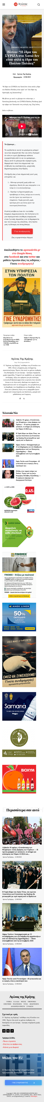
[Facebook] (20, 398)
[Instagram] (4, 1031)
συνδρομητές (25, 263)
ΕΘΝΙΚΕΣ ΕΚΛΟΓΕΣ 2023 (22, 47)
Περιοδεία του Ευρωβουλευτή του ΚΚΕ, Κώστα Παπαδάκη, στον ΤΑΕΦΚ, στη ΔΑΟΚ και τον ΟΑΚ (11, 341)
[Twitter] (24, 398)
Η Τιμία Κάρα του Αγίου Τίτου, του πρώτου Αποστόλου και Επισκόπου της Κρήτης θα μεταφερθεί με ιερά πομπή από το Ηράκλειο (19, 894)
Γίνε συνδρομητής (22, 231)
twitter (32, 256)
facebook (14, 256)
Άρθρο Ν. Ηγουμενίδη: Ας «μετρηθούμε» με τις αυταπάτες (32, 339)
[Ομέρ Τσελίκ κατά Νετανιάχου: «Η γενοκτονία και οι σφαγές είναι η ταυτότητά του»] (8, 463)
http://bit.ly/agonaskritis (22, 362)
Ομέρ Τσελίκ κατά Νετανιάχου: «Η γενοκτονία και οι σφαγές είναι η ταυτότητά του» (28, 464)
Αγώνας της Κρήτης (24, 74)
